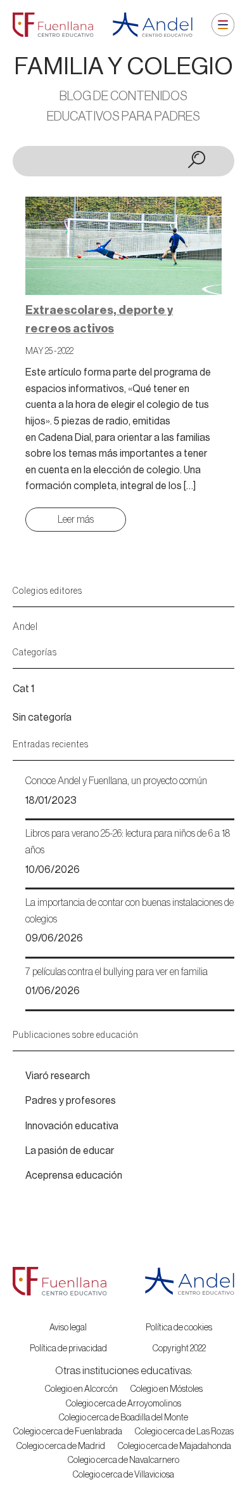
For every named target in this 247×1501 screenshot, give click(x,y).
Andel (25, 627)
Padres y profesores (70, 1101)
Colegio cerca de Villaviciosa (123, 1475)
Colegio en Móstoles (166, 1389)
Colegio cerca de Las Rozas (184, 1431)
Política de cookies (179, 1327)
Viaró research (57, 1076)
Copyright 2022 (179, 1348)
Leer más (76, 520)
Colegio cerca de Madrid (60, 1446)
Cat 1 (23, 689)
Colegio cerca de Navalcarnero (123, 1460)
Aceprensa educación (73, 1175)
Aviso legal (68, 1327)
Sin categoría (42, 717)
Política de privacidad (68, 1348)
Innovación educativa (71, 1126)
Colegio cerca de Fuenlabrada (67, 1431)
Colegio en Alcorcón (81, 1389)
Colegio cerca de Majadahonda (174, 1446)
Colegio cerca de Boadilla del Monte (123, 1417)
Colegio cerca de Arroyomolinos (123, 1403)
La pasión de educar (69, 1151)
